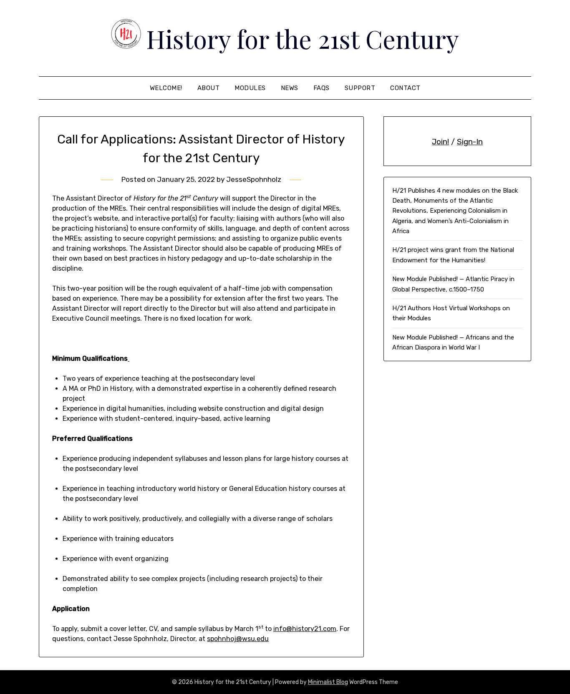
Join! (440, 141)
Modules (250, 88)
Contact (405, 88)
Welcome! (166, 88)
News (289, 88)
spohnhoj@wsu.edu (238, 639)
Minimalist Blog (328, 682)
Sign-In (470, 141)
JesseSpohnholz (253, 179)
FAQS (321, 88)
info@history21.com (304, 629)
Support (360, 88)
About (208, 88)
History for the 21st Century (302, 38)
